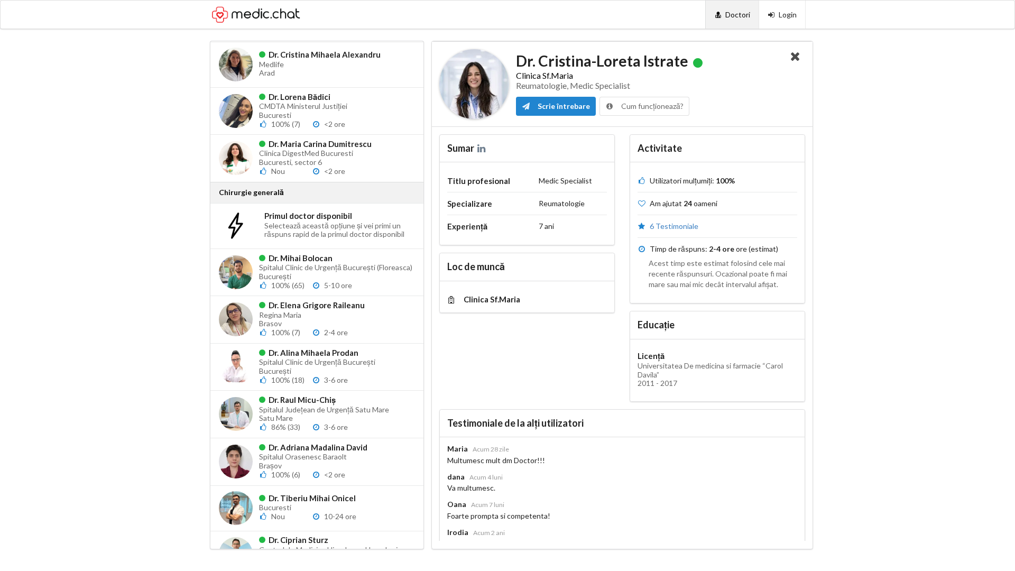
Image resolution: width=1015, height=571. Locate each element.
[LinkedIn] (482, 148)
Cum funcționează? (652, 106)
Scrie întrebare (563, 106)
